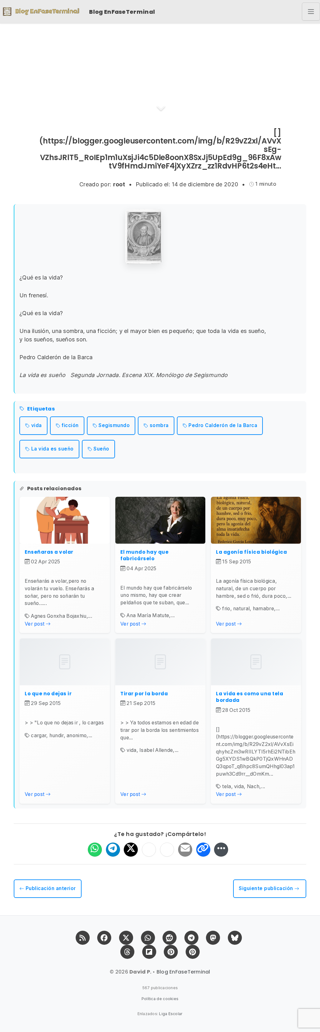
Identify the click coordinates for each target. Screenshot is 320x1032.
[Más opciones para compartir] (221, 850)
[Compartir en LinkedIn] (167, 850)
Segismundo (114, 425)
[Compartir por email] (185, 850)
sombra (159, 425)
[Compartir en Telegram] (113, 850)
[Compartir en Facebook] (149, 850)
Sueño (101, 449)
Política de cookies (160, 998)
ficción (70, 425)
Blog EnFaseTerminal (122, 12)
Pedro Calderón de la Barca (222, 425)
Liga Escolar (170, 1013)
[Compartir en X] (131, 850)
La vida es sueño (52, 449)
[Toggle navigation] (311, 12)
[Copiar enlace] (203, 850)
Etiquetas (41, 409)
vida (36, 425)
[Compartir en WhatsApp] (95, 850)
